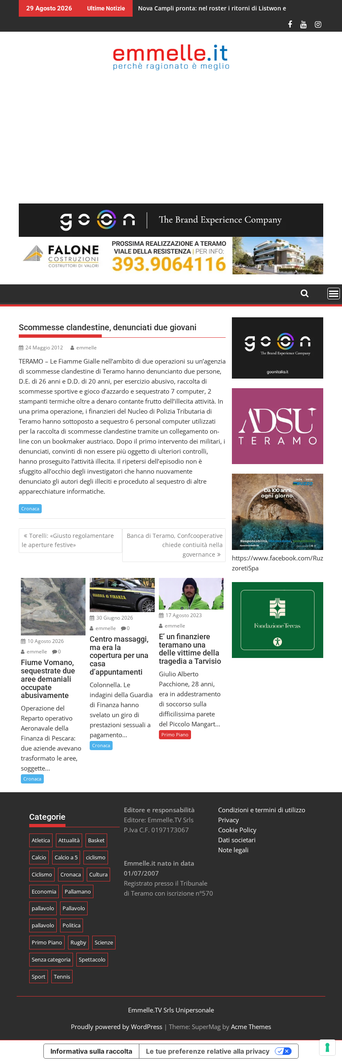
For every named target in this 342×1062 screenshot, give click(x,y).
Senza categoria (51, 959)
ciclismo (96, 857)
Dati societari (237, 840)
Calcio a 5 (66, 857)
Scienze (104, 942)
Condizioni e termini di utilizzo (261, 810)
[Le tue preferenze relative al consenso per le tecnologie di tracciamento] (327, 1047)
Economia (44, 891)
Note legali (233, 850)
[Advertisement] (171, 136)
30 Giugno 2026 (114, 617)
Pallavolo (74, 908)
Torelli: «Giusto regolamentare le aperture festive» (68, 540)
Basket (96, 840)
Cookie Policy (237, 830)
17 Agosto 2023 (183, 615)
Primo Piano (175, 734)
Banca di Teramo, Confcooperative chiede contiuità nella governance (175, 545)
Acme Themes (251, 1026)
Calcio (39, 857)
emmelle (86, 347)
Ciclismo (42, 874)
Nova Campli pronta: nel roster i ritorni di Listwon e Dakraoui (226, 8)
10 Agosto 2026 (45, 641)
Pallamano (78, 891)
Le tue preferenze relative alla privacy (207, 1051)
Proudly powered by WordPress (116, 1026)
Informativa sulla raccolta (91, 1051)
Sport (38, 976)
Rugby (78, 942)
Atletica (41, 840)
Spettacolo (92, 959)
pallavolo (43, 908)
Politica (71, 925)
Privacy (228, 820)
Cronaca (30, 508)
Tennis (62, 976)
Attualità (69, 840)
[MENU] (333, 293)
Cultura (98, 874)
